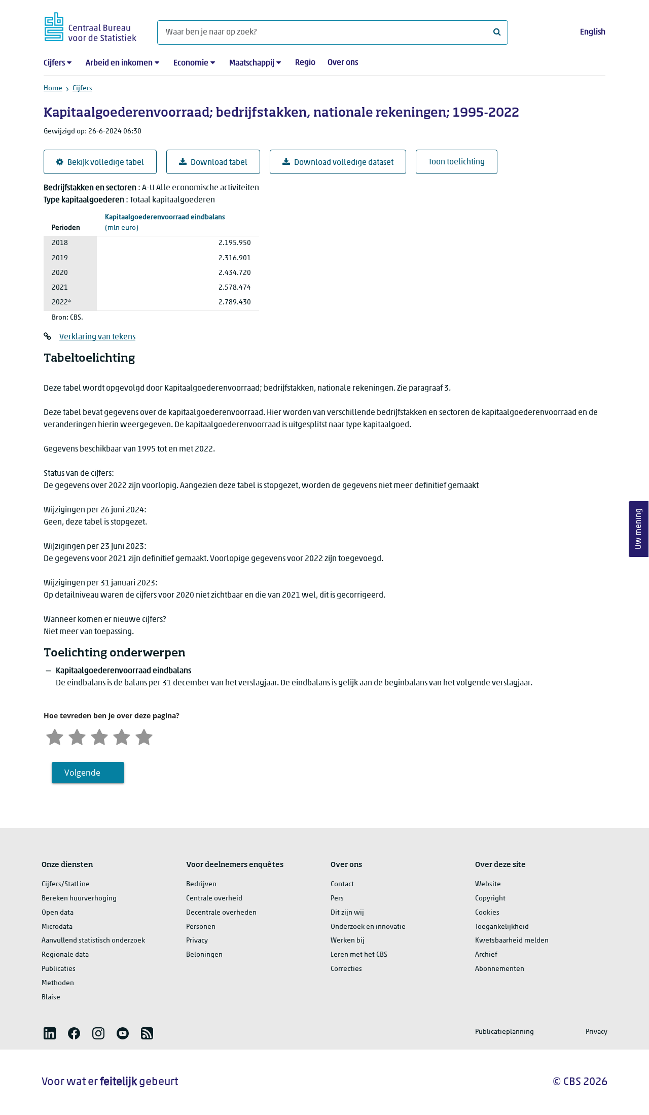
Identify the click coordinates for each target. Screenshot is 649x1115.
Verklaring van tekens (97, 337)
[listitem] (50, 1033)
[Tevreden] (122, 735)
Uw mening (639, 529)
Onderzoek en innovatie (368, 927)
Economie (190, 63)
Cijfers (54, 63)
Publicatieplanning (504, 1032)
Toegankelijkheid (502, 927)
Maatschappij (251, 63)
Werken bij (348, 940)
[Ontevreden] (77, 735)
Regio (305, 63)
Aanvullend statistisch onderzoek (93, 940)
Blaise (51, 997)
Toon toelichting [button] (456, 162)
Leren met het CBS (359, 955)
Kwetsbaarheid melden (512, 940)
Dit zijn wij (347, 913)
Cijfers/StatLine (66, 884)
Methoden (58, 983)
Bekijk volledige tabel (105, 163)
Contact (342, 884)
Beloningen (204, 955)
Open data (58, 913)
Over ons (343, 63)
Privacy (197, 940)
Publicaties (59, 969)
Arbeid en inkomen (119, 63)
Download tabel (219, 163)
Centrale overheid (214, 898)
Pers (337, 898)
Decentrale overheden (221, 913)
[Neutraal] (99, 735)
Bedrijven (201, 884)
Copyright (490, 898)
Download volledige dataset (343, 163)
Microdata (57, 927)
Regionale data (65, 955)
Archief (486, 955)
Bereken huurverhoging (79, 898)
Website (488, 884)
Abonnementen (499, 969)
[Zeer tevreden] (144, 735)
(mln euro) (165, 222)
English (592, 32)
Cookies (487, 913)
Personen (200, 927)
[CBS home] (90, 25)
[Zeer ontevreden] (55, 735)
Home (53, 88)
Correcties (346, 969)
